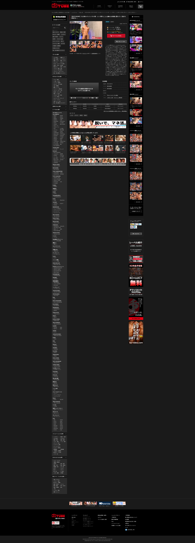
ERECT (54, 315)
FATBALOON (56, 320)
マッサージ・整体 (56, 43)
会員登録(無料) (94, 53)
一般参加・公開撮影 (56, 45)
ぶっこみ (55, 156)
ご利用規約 (127, 515)
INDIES (55, 118)
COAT (61, 172)
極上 (61, 144)
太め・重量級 (56, 85)
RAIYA (55, 421)
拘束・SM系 (56, 59)
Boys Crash (56, 159)
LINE (61, 119)
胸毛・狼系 (56, 485)
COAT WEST (56, 172)
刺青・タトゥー (56, 491)
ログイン (141, 1)
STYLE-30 (55, 375)
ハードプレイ (63, 59)
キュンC (62, 149)
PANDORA (56, 121)
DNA (54, 341)
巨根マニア (56, 229)
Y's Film (54, 404)
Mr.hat (54, 398)
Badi (54, 297)
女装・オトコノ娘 (57, 101)
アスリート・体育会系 (58, 88)
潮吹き (85, 115)
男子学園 (62, 129)
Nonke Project (56, 218)
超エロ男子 (56, 158)
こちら (110, 32)
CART (140, 6)
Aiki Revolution (56, 294)
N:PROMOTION (56, 274)
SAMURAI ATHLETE (58, 267)
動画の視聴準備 (115, 519)
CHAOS (55, 155)
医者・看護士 (63, 465)
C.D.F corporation (56, 176)
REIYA (61, 428)
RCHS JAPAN (56, 358)
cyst (54, 389)
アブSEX (62, 156)
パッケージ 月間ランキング (88, 523)
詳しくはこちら (136, 233)
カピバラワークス (56, 246)
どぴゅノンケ (56, 127)
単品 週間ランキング (87, 518)
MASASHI (56, 428)
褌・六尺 (55, 471)
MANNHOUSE (56, 207)
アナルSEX (56, 57)
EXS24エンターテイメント (58, 266)
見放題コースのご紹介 (116, 525)
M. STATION (56, 144)
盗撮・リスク (56, 60)
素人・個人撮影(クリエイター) (58, 50)
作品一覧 (81, 12)
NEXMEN (55, 277)
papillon (55, 310)
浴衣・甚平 (62, 463)
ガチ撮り (62, 128)
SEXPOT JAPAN (57, 269)
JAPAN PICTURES (57, 334)
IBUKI (61, 422)
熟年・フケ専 (63, 66)
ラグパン (62, 469)
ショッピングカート (116, 515)
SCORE (55, 140)
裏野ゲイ (55, 242)
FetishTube (55, 371)
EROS (61, 117)
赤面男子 (55, 188)
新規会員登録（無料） (132, 1)
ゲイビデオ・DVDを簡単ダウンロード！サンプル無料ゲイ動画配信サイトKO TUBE (67, 1)
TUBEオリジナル (56, 48)
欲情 (61, 229)
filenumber (56, 285)
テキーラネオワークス (57, 391)
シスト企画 (55, 388)
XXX (54, 128)
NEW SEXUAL (57, 362)
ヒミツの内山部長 (57, 240)
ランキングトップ (86, 516)
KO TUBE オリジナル (57, 112)
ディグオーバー (56, 252)
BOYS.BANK (55, 167)
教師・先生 (56, 465)
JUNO (61, 131)
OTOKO (61, 142)
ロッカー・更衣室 (57, 447)
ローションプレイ (57, 446)
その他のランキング (136, 211)
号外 (61, 140)
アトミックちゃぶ (57, 394)
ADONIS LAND (57, 177)
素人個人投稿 (55, 378)
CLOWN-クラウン (56, 368)
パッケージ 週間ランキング (88, 521)
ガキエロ (55, 129)
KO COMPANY (56, 114)
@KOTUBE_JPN (130, 529)
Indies (61, 138)
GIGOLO (55, 138)
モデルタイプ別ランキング (88, 526)
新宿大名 (55, 381)
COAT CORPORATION (57, 171)
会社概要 (127, 519)
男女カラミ (56, 66)
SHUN (61, 419)
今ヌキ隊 (55, 149)
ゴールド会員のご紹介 (102, 519)
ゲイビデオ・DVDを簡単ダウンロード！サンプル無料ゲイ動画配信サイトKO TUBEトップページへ (60, 5)
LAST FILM (56, 295)
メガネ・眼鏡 (56, 472)
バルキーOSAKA (57, 283)
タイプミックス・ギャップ (59, 98)
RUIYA (55, 422)
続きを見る (138, 53)
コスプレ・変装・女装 (58, 68)
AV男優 (61, 472)
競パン (62, 41)
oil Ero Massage (57, 230)
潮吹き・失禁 (62, 32)
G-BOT (54, 192)
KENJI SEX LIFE (56, 263)
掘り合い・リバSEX (57, 452)
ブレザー (62, 468)
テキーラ (55, 393)
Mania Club (56, 134)
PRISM (55, 355)
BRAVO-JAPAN (56, 164)
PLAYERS (55, 351)
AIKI (54, 419)
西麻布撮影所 (55, 281)
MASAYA (55, 425)
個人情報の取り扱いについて (131, 517)
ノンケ (71, 115)
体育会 (81, 115)
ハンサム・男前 (56, 490)
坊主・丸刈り (63, 485)
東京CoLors (55, 385)
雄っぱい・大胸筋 (56, 34)
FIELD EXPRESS (56, 322)
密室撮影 (55, 449)
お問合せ (127, 523)
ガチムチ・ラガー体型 (58, 84)
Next (101, 30)
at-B (61, 181)
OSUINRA (55, 347)
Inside (54, 198)
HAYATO (55, 427)
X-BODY (55, 124)
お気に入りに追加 (121, 41)
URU (61, 429)
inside (55, 200)
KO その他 (56, 142)
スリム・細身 (56, 79)
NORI (61, 424)
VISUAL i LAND (57, 180)
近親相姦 (62, 449)
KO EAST (55, 151)
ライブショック (57, 212)
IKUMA (61, 427)
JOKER (61, 118)
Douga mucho (56, 312)
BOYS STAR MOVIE (57, 300)
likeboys (55, 344)
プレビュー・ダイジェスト (59, 71)
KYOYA (55, 429)
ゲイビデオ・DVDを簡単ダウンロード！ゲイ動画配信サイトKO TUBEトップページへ (58, 515)
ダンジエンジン (56, 415)
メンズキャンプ (56, 287)
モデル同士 (56, 438)
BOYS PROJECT (57, 152)
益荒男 (61, 153)
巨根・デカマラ (56, 32)
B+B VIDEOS (55, 304)
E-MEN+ (54, 185)
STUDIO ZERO (56, 147)
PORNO (55, 205)
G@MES (54, 326)
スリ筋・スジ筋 (56, 81)
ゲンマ (55, 332)
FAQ (112, 521)
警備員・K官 (56, 466)
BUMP (61, 115)
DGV (54, 418)
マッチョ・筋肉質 (57, 82)
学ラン (55, 468)
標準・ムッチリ (56, 87)
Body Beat (62, 200)
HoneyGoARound (57, 270)
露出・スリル (63, 60)
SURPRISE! (56, 132)
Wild (61, 328)
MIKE (61, 421)
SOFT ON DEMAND (57, 361)
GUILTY (61, 203)
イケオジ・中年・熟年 (58, 95)
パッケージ (74, 520)
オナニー (62, 62)
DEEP (55, 117)
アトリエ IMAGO (57, 208)
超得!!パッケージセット (58, 408)
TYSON (61, 137)
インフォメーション (116, 523)
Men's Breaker (56, 214)
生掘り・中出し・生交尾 (58, 65)
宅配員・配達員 (56, 462)
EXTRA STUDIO (56, 319)
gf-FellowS (56, 181)
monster (61, 159)
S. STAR (62, 122)
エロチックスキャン (58, 209)
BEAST (55, 115)
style (61, 327)
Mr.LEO (61, 399)
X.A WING (56, 183)
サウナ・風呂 (56, 441)
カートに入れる (117, 35)
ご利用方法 (114, 517)
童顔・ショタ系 (56, 93)
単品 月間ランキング (87, 519)
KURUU (55, 119)
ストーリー (56, 62)
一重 (54, 488)
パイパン (61, 36)
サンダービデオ (57, 396)
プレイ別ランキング (86, 524)
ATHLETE (62, 226)
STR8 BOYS (55, 224)
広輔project (55, 249)
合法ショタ (56, 125)
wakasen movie (56, 232)
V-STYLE (62, 155)
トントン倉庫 (55, 259)
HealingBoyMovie (56, 195)
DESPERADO (56, 307)
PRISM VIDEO (56, 354)
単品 (72, 518)
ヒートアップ (56, 211)
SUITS (55, 122)
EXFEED (62, 174)
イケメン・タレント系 (58, 90)
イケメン (76, 115)
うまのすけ (56, 153)
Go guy (55, 131)
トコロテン (63, 34)
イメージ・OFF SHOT (58, 69)
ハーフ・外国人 (56, 96)
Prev (71, 30)
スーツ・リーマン (56, 41)
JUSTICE (55, 202)
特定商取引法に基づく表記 (130, 521)
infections (62, 135)
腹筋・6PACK (55, 36)
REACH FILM (55, 221)
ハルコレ (55, 235)
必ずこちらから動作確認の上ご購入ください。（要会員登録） (115, 111)
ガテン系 (62, 43)
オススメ (73, 523)
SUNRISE (56, 162)
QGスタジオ (55, 411)
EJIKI (55, 342)
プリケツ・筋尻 (56, 481)
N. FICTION (62, 134)
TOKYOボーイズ (57, 161)
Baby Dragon (56, 272)
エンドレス (62, 158)
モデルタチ (62, 438)
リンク (126, 527)
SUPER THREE (56, 364)
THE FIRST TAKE (57, 227)
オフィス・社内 (56, 443)
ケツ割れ (62, 471)
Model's (61, 132)
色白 (61, 487)
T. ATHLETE (56, 141)
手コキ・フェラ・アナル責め (59, 63)
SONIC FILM (62, 141)
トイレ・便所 (63, 441)
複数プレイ (62, 57)
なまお (54, 256)
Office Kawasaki (56, 401)
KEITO (61, 425)
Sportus (55, 137)
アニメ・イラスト (57, 99)
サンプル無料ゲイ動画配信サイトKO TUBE (60, 12)
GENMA (54, 330)
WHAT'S (55, 328)
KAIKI (55, 424)
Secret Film (62, 121)
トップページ (99, 6)
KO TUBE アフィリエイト (130, 525)
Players (55, 352)
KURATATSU (56, 174)
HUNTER (56, 135)
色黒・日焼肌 (56, 487)
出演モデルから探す (57, 106)
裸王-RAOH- (62, 124)
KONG (54, 337)
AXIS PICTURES (56, 290)
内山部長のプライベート (58, 239)
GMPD (55, 463)
